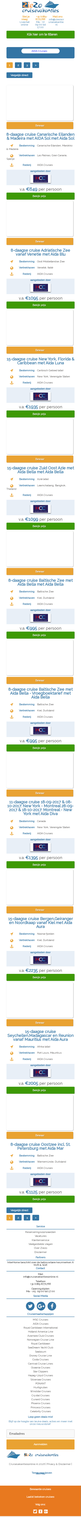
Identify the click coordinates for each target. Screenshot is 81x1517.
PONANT (40, 1383)
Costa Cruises (40, 1359)
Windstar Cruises (40, 1391)
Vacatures (40, 1235)
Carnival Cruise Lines (40, 1363)
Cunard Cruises (40, 1399)
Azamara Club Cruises (40, 1335)
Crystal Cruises (40, 1395)
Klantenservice (40, 1240)
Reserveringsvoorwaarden (40, 1232)
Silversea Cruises (40, 1379)
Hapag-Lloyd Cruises (40, 1375)
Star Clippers (40, 1371)
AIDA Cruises (40, 51)
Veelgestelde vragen (41, 1244)
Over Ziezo (40, 1247)
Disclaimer (40, 1252)
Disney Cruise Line (40, 1355)
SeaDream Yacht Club (40, 1347)
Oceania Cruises (40, 1367)
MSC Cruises (40, 1319)
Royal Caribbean (40, 1343)
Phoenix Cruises (40, 1403)
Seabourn (40, 1351)
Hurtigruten (40, 1387)
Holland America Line (40, 1331)
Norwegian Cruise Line (40, 1339)
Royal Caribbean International (41, 1327)
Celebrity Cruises (40, 1411)
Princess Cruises (40, 1407)
